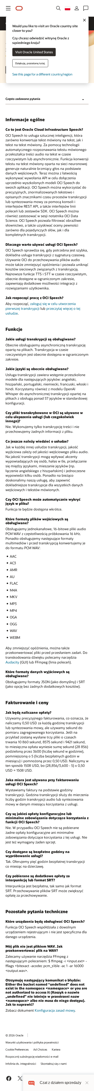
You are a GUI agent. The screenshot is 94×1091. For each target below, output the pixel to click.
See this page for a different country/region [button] (42, 74)
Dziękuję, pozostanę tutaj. (30, 63)
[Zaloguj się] (76, 8)
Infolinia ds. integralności (20, 1063)
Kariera (56, 1049)
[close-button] (87, 1083)
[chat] (31, 1082)
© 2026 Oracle (14, 1035)
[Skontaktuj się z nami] (86, 8)
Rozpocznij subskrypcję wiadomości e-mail (31, 1056)
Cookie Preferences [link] (17, 1049)
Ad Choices (40, 1049)
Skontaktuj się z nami (54, 1063)
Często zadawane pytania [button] (22, 99)
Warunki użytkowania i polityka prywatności (32, 1042)
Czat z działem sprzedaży (60, 1083)
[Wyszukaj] (58, 8)
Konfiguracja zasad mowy (55, 1010)
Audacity (12, 662)
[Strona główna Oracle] (19, 8)
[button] (8, 8)
